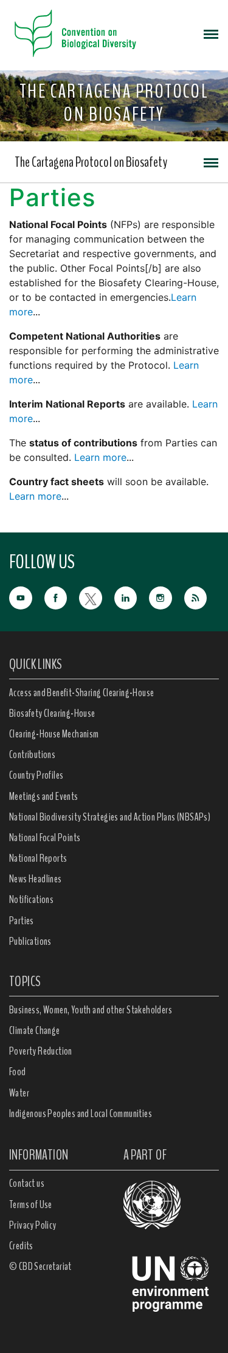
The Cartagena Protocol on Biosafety (91, 162)
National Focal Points (44, 837)
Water (19, 1093)
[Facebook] (62, 596)
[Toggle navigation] (211, 33)
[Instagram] (166, 596)
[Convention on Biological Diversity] (75, 33)
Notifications (31, 899)
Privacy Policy (33, 1225)
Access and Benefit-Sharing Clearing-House (81, 692)
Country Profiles (36, 775)
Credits (21, 1245)
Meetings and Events (43, 796)
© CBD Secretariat (40, 1266)
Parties (21, 920)
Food (17, 1071)
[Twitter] (96, 596)
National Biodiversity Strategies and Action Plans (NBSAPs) (109, 817)
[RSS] (201, 598)
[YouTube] (26, 596)
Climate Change (34, 1030)
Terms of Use (30, 1204)
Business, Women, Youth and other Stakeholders (90, 1009)
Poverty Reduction (40, 1051)
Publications (30, 941)
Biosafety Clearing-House (52, 713)
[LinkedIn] (132, 596)
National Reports (38, 858)
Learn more (100, 457)
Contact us (26, 1183)
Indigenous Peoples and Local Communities (80, 1113)
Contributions (32, 754)
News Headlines (35, 878)
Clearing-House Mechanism (54, 734)
